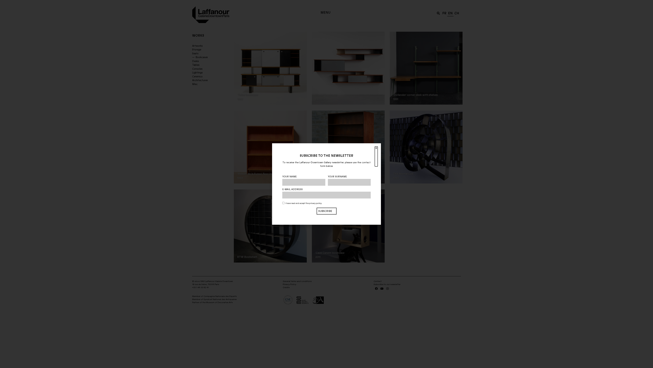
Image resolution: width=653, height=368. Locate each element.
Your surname (337, 176)
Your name (289, 176)
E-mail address (292, 189)
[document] (326, 184)
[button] (376, 156)
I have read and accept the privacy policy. (303, 203)
